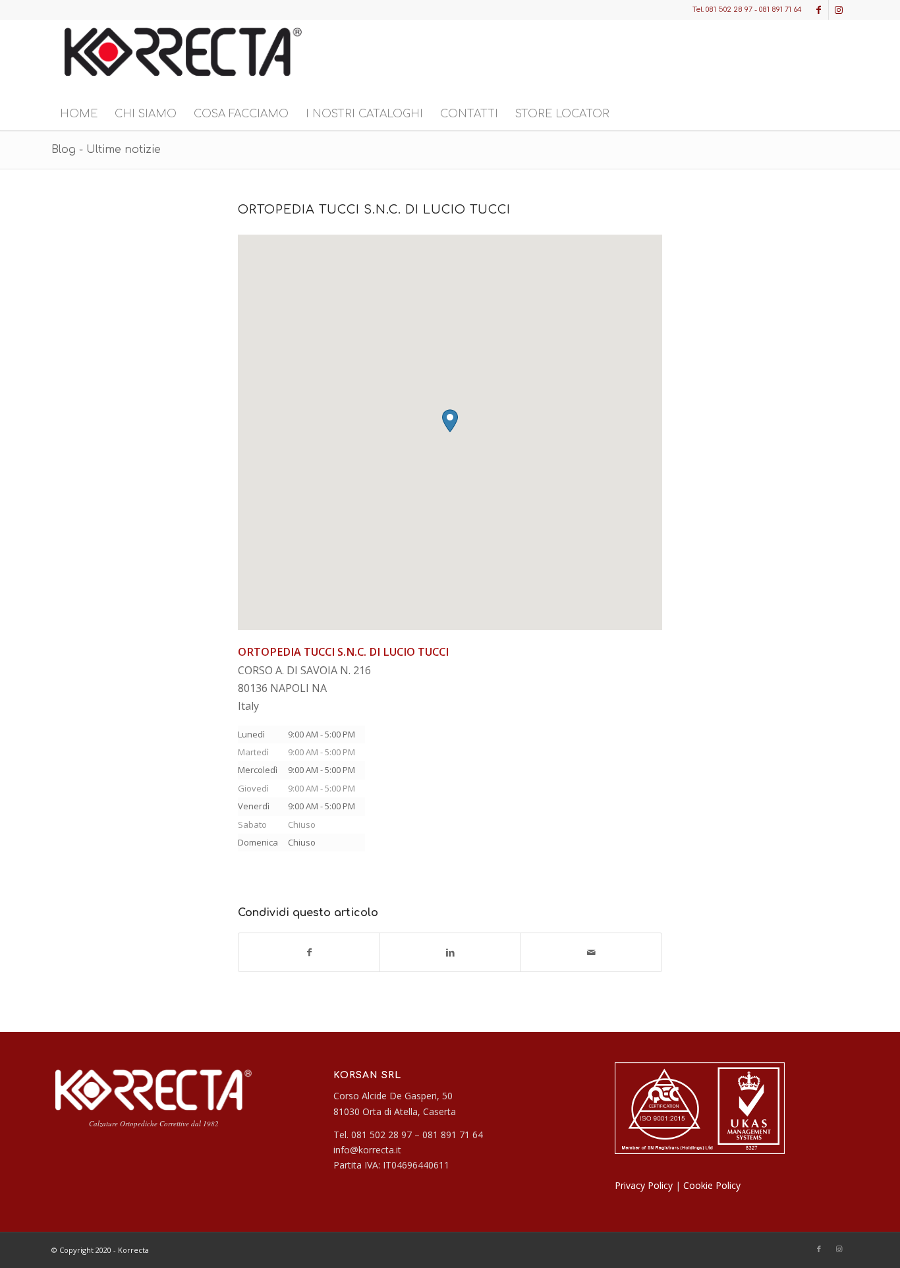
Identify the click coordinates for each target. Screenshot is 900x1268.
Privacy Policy (644, 1185)
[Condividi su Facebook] (309, 952)
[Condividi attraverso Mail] (591, 952)
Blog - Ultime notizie (106, 150)
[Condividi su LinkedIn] (450, 952)
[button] (450, 420)
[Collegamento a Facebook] (818, 10)
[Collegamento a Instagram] (839, 10)
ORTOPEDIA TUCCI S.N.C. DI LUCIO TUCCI (374, 209)
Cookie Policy (712, 1185)
